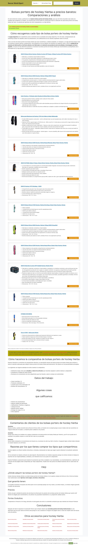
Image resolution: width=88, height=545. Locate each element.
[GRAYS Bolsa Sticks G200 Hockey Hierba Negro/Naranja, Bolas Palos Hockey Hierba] (14, 147)
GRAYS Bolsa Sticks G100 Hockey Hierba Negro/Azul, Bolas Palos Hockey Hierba (43, 293)
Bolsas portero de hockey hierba (73, 526)
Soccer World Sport (15, 3)
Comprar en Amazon (73, 68)
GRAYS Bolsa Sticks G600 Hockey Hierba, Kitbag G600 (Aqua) (38, 76)
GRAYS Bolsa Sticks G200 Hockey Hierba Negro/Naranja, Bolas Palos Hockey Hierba (44, 142)
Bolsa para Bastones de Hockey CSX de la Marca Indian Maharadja (39, 116)
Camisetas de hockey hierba (28, 526)
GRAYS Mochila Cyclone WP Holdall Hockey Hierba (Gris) (37, 265)
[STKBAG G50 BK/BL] (14, 318)
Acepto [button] (70, 543)
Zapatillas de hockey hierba (28, 519)
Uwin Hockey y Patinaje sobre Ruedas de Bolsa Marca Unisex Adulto (40, 96)
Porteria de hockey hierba (13, 523)
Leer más (75, 543)
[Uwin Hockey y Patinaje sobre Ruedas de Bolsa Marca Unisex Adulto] (14, 100)
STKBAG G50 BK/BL (26, 314)
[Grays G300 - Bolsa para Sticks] (14, 337)
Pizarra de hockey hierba (72, 519)
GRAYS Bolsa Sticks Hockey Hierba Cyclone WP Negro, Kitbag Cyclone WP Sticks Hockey (46, 54)
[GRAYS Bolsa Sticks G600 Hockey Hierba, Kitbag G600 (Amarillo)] (14, 229)
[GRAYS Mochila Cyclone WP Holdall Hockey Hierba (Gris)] (14, 270)
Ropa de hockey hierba (12, 519)
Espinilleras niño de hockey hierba (29, 523)
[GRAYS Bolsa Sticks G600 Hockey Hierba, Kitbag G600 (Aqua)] (14, 80)
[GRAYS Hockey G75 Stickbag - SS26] (14, 190)
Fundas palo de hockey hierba (43, 523)
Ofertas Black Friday (46, 3)
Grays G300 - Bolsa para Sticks (29, 332)
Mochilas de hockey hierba (28, 530)
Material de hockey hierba (42, 530)
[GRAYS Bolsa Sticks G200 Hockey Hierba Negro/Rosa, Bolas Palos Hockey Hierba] (14, 250)
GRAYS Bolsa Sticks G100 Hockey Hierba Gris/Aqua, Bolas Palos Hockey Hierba (43, 205)
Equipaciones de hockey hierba (73, 523)
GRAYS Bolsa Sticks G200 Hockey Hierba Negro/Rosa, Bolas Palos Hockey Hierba (43, 245)
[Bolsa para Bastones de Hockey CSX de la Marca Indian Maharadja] (14, 120)
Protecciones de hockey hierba (43, 519)
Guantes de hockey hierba (57, 530)
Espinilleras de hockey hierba (13, 526)
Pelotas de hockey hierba (57, 523)
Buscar (76, 3)
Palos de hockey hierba (12, 530)
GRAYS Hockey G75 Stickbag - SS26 (31, 186)
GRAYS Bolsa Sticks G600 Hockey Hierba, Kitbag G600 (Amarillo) (39, 225)
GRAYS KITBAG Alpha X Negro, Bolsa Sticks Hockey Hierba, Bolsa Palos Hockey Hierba (45, 163)
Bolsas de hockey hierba (57, 526)
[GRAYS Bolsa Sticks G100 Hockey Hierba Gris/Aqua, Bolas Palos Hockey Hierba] (14, 209)
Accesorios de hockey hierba (72, 530)
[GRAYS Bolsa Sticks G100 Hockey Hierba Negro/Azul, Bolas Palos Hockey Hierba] (14, 298)
